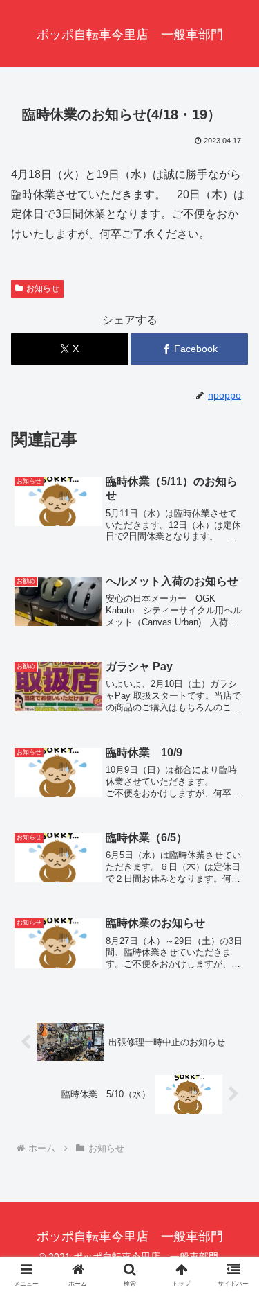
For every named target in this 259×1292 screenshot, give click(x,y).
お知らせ (42, 288)
